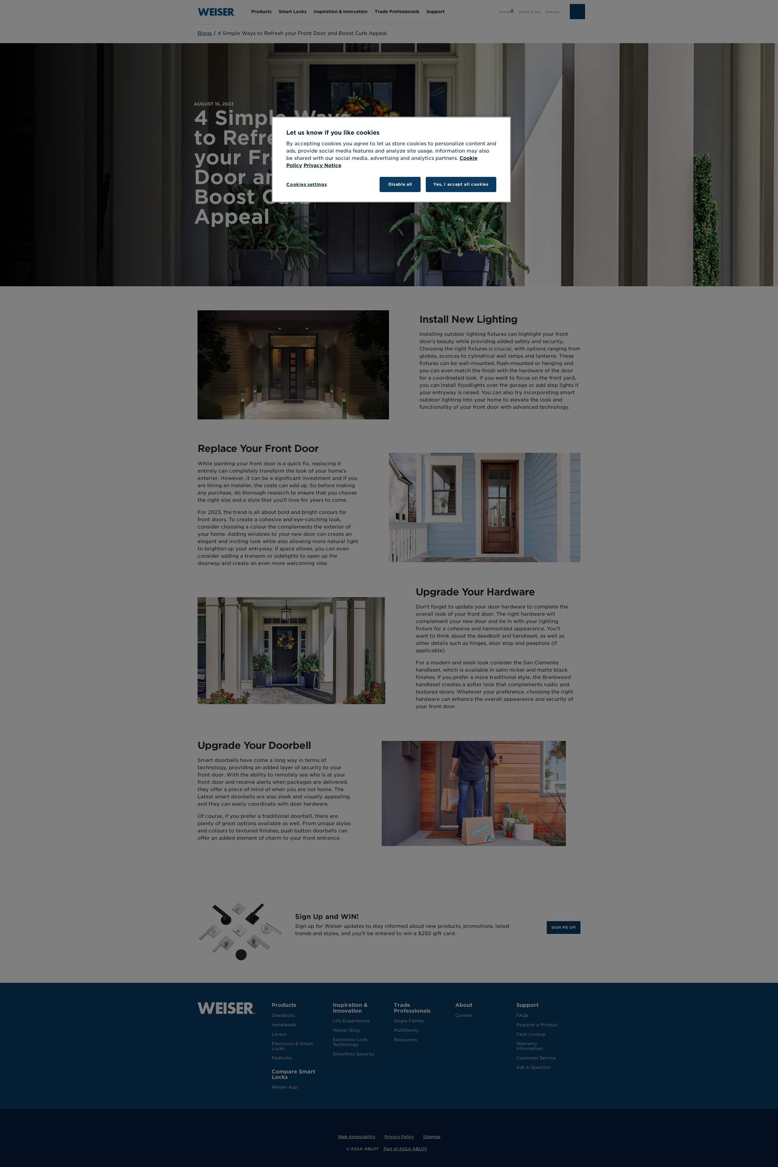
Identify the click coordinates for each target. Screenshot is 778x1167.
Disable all (400, 184)
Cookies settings (306, 184)
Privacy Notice (322, 165)
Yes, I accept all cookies (460, 184)
